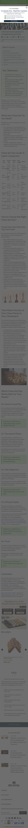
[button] (26, 7)
